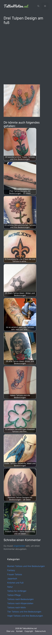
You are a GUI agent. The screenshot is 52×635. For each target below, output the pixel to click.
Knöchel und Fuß (15, 583)
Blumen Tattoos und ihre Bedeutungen (26, 566)
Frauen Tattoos (14, 574)
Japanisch (12, 578)
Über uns (10, 631)
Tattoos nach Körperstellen (20, 603)
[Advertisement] (26, 54)
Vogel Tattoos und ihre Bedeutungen (25, 616)
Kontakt (19, 631)
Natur (10, 587)
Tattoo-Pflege (14, 595)
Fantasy (11, 570)
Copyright (29, 631)
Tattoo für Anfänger (16, 591)
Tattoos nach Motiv (16, 607)
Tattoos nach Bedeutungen (20, 599)
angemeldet (19, 546)
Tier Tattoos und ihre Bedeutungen (24, 611)
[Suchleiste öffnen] (38, 6)
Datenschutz (40, 631)
